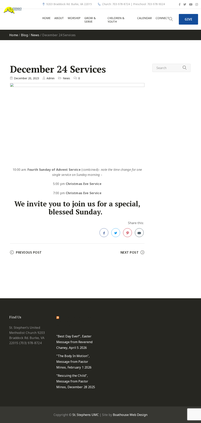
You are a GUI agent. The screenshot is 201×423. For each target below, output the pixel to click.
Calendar (144, 18)
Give (188, 19)
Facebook (104, 232)
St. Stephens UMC (85, 415)
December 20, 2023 (26, 78)
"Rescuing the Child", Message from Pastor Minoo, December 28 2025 (75, 381)
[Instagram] (196, 4)
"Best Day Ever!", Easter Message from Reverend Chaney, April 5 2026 (74, 342)
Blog (24, 35)
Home (46, 18)
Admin (51, 78)
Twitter (115, 232)
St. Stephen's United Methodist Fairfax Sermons (74, 321)
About (59, 18)
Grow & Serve (90, 19)
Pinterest (127, 232)
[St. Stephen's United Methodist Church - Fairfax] (13, 10)
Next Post (130, 252)
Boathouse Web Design (130, 415)
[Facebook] (179, 4)
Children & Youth (116, 19)
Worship (74, 18)
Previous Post (29, 252)
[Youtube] (190, 4)
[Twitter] (184, 4)
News (35, 35)
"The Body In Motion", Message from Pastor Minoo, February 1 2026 (73, 361)
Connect (162, 18)
